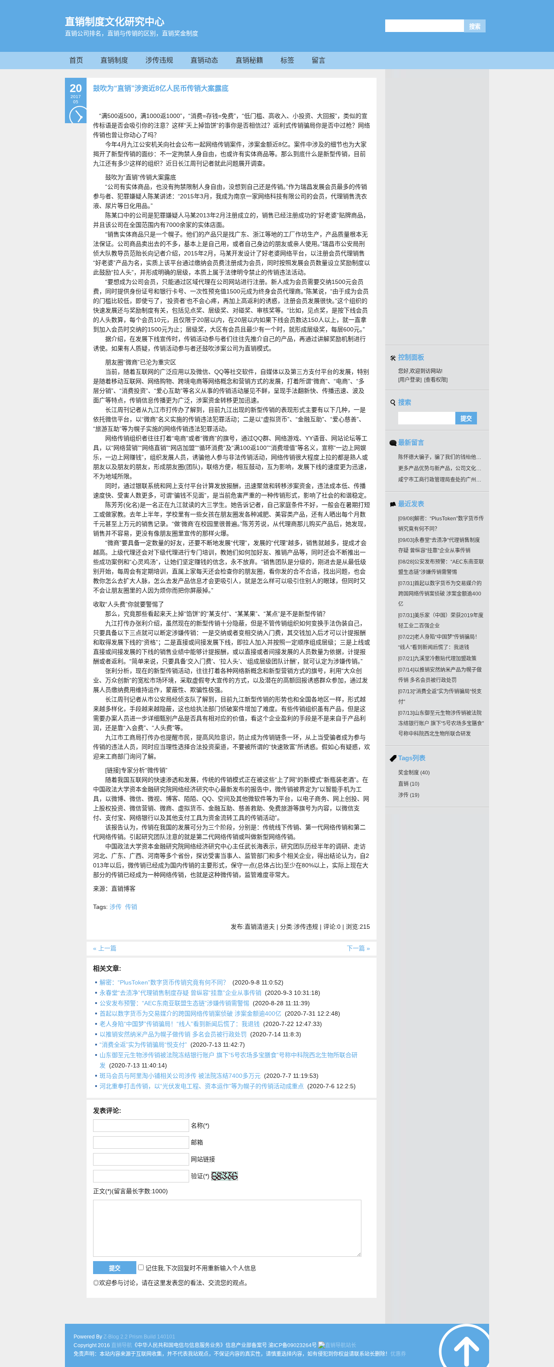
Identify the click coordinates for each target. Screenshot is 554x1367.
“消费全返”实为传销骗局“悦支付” (143, 1044)
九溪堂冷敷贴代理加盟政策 (437, 659)
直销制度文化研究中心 (114, 21)
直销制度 (114, 60)
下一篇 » (358, 948)
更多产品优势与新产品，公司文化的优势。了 (450, 468)
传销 (131, 906)
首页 (76, 60)
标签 (287, 60)
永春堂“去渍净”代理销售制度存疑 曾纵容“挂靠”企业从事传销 (180, 992)
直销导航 (121, 1345)
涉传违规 (159, 60)
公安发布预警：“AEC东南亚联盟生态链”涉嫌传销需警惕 (174, 1003)
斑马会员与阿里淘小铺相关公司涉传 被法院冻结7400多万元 (180, 1075)
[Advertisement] (441, 209)
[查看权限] (436, 380)
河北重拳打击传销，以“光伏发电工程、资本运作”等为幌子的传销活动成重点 (202, 1086)
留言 (318, 60)
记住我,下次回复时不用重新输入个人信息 (200, 1268)
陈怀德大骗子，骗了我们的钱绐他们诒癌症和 (450, 457)
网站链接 (203, 1159)
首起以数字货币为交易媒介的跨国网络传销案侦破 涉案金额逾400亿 (190, 1013)
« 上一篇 (104, 948)
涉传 (116, 906)
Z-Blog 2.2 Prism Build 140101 (139, 1337)
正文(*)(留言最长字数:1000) (130, 1191)
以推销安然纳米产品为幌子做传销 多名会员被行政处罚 (173, 1034)
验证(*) (200, 1176)
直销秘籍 (249, 60)
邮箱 (197, 1142)
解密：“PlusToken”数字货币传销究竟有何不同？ (164, 982)
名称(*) (200, 1125)
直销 (408, 784)
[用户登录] (410, 380)
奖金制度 (414, 773)
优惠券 (398, 1354)
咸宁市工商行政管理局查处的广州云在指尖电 (450, 480)
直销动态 (204, 60)
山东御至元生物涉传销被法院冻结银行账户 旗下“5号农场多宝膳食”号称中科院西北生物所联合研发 (441, 723)
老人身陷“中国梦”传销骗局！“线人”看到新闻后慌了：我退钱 (180, 1023)
